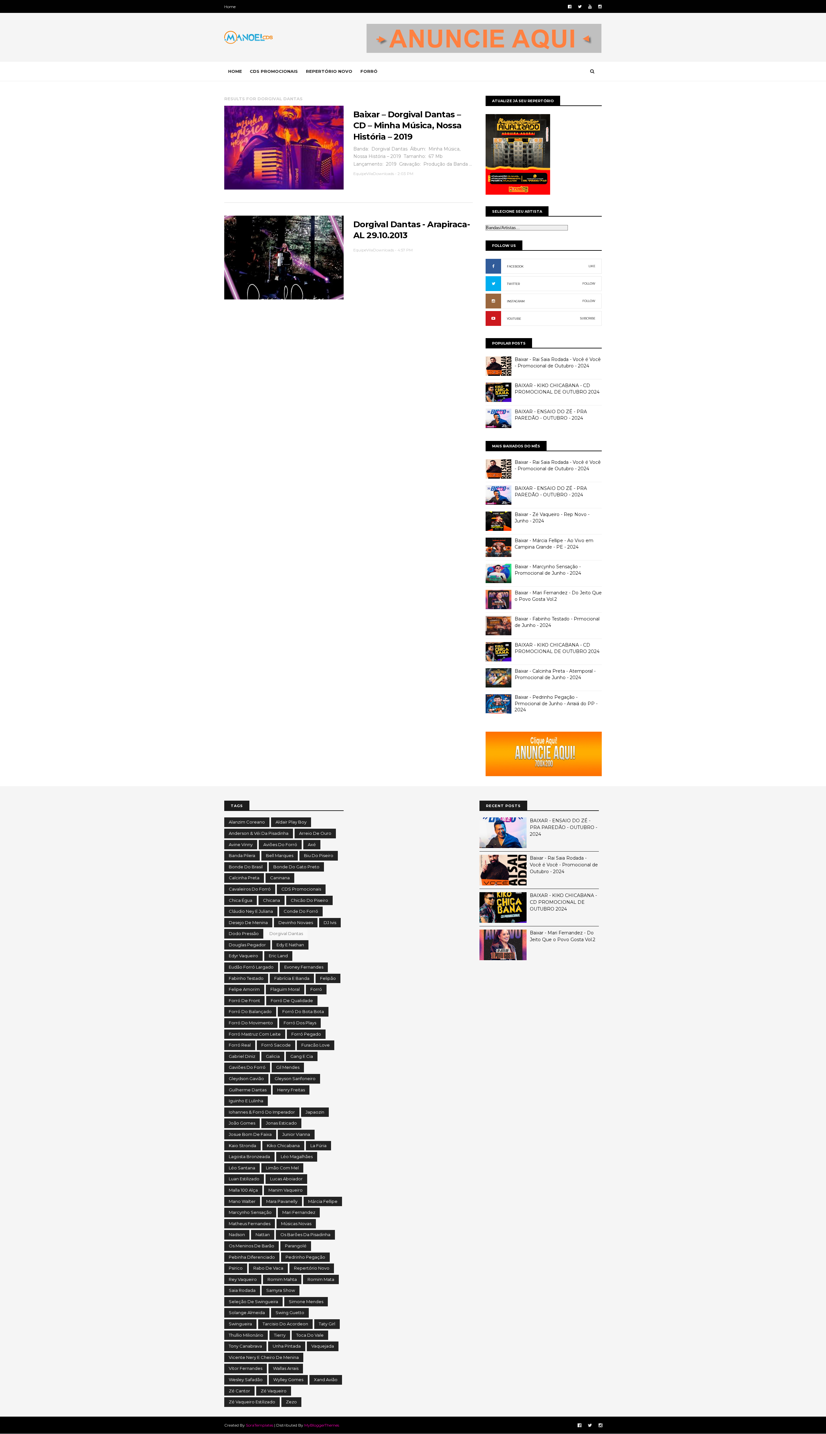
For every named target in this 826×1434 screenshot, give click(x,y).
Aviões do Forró (280, 844)
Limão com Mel (282, 1167)
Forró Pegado (306, 1034)
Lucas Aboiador (286, 1178)
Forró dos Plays (300, 1022)
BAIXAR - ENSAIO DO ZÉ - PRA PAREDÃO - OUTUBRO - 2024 (551, 415)
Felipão (328, 978)
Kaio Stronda (242, 1145)
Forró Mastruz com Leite (255, 1034)
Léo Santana (242, 1167)
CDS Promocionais (301, 889)
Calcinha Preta (244, 877)
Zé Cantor (239, 1390)
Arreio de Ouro (315, 833)
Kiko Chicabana (283, 1145)
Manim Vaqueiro (285, 1190)
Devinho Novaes (295, 922)
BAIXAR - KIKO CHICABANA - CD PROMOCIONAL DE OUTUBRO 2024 (557, 389)
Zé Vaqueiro (274, 1390)
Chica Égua (240, 900)
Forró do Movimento (251, 1022)
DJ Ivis (330, 922)
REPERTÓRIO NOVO (329, 71)
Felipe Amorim (244, 989)
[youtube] (590, 6)
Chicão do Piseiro (309, 900)
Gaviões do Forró (247, 1067)
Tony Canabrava (245, 1346)
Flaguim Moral (285, 989)
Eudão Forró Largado (251, 967)
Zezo (291, 1401)
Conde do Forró (301, 911)
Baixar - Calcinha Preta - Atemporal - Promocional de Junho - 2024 (555, 674)
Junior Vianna (296, 1134)
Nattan (263, 1234)
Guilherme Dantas (248, 1089)
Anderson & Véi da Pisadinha (258, 833)
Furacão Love (315, 1045)
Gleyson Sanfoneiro (295, 1078)
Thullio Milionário (246, 1335)
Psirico (236, 1268)
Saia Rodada (242, 1290)
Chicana (271, 900)
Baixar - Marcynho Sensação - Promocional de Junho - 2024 (548, 570)
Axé (312, 844)
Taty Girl (327, 1323)
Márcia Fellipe (322, 1201)
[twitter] (580, 6)
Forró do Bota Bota (303, 1011)
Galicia (273, 1056)
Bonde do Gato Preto (296, 866)
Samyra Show (280, 1290)
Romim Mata (320, 1279)
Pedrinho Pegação (305, 1257)
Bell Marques (279, 855)
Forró (316, 989)
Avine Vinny (241, 844)
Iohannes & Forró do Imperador (262, 1112)
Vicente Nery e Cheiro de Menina (264, 1357)
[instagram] (600, 6)
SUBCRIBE (587, 318)
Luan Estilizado (244, 1178)
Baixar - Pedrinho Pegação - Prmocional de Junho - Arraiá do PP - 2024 (556, 703)
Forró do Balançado (250, 1011)
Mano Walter (242, 1201)
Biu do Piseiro (318, 855)
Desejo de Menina (248, 922)
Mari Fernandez (298, 1212)
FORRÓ (369, 71)
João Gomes (242, 1123)
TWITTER (513, 284)
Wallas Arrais (285, 1368)
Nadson (237, 1234)
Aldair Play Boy (291, 821)
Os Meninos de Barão (251, 1245)
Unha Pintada (287, 1346)
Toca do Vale (310, 1335)
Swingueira (240, 1323)
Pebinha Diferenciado (252, 1257)
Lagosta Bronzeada (249, 1156)
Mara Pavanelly (281, 1201)
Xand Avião (325, 1379)
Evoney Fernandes (303, 967)
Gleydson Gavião (246, 1078)
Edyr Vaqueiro (243, 955)
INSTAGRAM (516, 301)
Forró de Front (244, 1000)
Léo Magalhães (297, 1156)
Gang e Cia (301, 1056)
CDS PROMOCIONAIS (274, 71)
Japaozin (315, 1112)
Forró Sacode (276, 1045)
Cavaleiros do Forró (250, 889)
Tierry (280, 1335)
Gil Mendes (287, 1067)
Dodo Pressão (244, 933)
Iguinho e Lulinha (246, 1100)
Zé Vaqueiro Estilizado (252, 1401)
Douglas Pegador (247, 944)
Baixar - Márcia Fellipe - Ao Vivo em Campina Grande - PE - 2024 (554, 544)
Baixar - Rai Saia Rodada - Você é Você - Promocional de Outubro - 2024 (558, 362)
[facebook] (569, 6)
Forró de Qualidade (292, 1000)
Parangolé (296, 1245)
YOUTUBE (514, 318)
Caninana (280, 877)
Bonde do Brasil (246, 866)
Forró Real (240, 1045)
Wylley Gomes (288, 1379)
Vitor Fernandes (245, 1368)
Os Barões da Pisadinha (305, 1234)
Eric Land (278, 955)
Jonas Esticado (281, 1123)
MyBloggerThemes (321, 1425)
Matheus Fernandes (249, 1223)
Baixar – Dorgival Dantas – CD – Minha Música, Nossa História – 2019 (407, 125)
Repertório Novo (311, 1268)
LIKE (592, 266)
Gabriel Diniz (242, 1056)
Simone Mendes (306, 1301)
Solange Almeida (247, 1312)
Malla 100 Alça (243, 1190)
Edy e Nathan (290, 944)
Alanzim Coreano (247, 821)
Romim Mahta (282, 1279)
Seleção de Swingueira (253, 1301)
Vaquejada (322, 1346)
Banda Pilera (242, 855)
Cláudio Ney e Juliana (251, 911)
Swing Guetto (290, 1312)
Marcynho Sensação (250, 1212)
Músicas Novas (296, 1223)
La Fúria (318, 1145)
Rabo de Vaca (268, 1268)
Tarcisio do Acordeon (285, 1323)
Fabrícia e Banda (291, 978)
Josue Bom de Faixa (250, 1134)
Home (230, 6)
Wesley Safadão (246, 1379)
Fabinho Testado (246, 978)
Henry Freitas (291, 1089)
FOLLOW (588, 283)
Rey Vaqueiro (243, 1279)
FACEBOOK (515, 266)
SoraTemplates (259, 1425)
